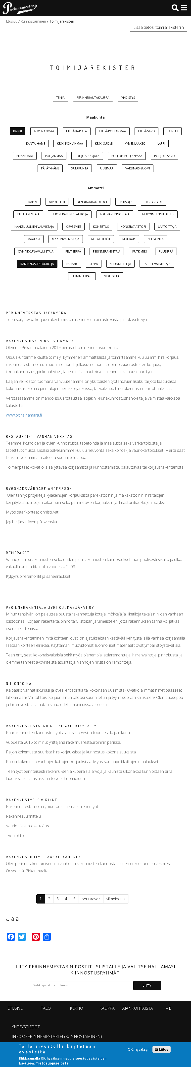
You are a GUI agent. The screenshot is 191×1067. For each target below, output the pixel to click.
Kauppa (107, 1008)
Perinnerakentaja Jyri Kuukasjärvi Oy (50, 607)
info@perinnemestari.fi (37, 1036)
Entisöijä (126, 202)
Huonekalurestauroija (69, 214)
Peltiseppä (73, 251)
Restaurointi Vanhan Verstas (39, 436)
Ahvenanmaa (44, 131)
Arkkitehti (57, 202)
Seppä (94, 264)
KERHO (76, 1008)
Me (168, 1008)
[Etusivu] (18, 8)
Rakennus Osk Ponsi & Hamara (40, 341)
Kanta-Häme (35, 143)
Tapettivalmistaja (157, 264)
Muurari (129, 239)
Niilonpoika (19, 683)
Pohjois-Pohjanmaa (126, 156)
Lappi (161, 143)
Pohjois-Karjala (87, 156)
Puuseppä (166, 251)
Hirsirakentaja (28, 214)
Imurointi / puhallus (158, 214)
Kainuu (172, 131)
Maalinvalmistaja (65, 239)
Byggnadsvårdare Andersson (39, 488)
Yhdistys (128, 98)
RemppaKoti (18, 552)
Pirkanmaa (24, 156)
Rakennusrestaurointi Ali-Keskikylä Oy (51, 726)
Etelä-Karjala (76, 131)
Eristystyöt (153, 202)
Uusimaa (106, 168)
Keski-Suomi (104, 143)
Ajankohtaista (137, 1008)
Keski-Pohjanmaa (70, 143)
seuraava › (91, 899)
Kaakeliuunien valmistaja (34, 227)
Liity (147, 985)
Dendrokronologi (92, 202)
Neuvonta (155, 239)
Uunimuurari (82, 276)
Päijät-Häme (50, 168)
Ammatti (96, 188)
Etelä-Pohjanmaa (112, 131)
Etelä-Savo (146, 131)
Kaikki (17, 131)
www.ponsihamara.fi (24, 415)
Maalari (34, 239)
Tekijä (60, 98)
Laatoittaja (167, 227)
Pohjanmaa (54, 156)
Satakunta (79, 168)
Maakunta (95, 117)
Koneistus (101, 227)
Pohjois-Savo (164, 156)
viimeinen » (116, 899)
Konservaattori (133, 227)
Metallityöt (100, 239)
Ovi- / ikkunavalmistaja (35, 251)
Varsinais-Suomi (137, 168)
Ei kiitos (161, 1049)
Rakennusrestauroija (37, 264)
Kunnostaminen (33, 21)
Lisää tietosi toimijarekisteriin (158, 27)
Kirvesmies (73, 227)
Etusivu (11, 21)
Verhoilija (112, 276)
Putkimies (139, 251)
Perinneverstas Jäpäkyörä (36, 313)
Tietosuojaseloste (52, 1063)
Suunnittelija (120, 264)
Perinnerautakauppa (93, 98)
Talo (46, 1008)
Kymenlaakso (135, 143)
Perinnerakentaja (106, 251)
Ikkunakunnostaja (115, 214)
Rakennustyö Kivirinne (31, 800)
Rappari (72, 264)
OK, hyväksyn (138, 1049)
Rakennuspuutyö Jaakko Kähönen (43, 857)
